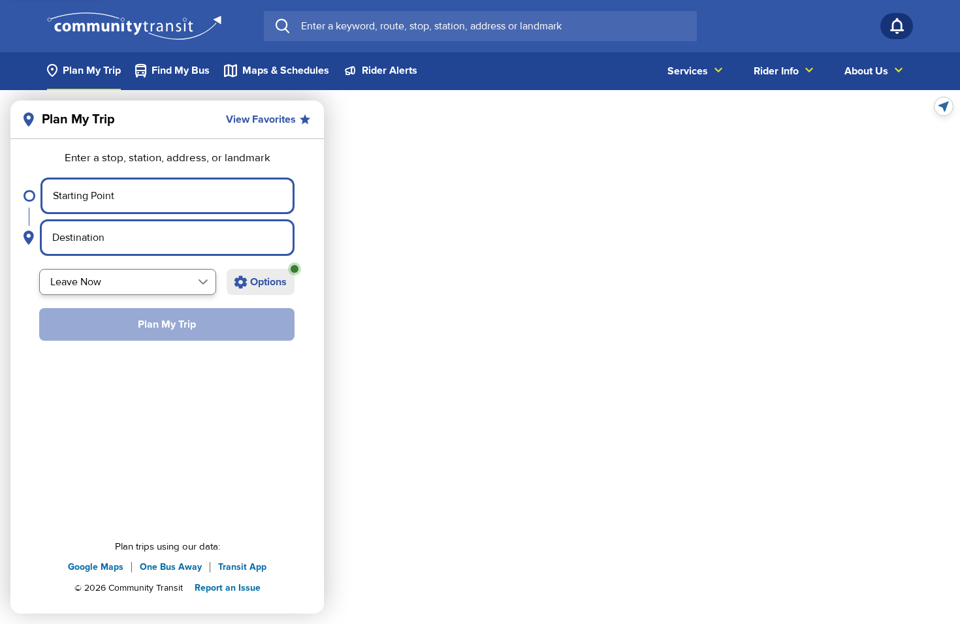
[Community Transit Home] (134, 26)
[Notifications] (896, 26)
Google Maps (95, 567)
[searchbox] (493, 26)
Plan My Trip (167, 324)
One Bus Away (171, 567)
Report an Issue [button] (228, 588)
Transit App (242, 567)
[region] (480, 357)
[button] (203, 282)
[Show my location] (943, 106)
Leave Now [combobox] (75, 282)
